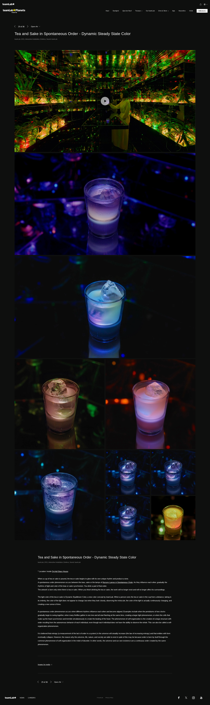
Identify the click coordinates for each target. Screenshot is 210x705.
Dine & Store (162, 11)
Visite (191, 11)
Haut (107, 11)
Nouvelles (182, 11)
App (173, 11)
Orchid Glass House (60, 571)
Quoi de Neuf (127, 11)
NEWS (22, 698)
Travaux (138, 11)
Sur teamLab (150, 11)
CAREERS (31, 698)
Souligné (116, 11)
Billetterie (202, 11)
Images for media (44, 664)
